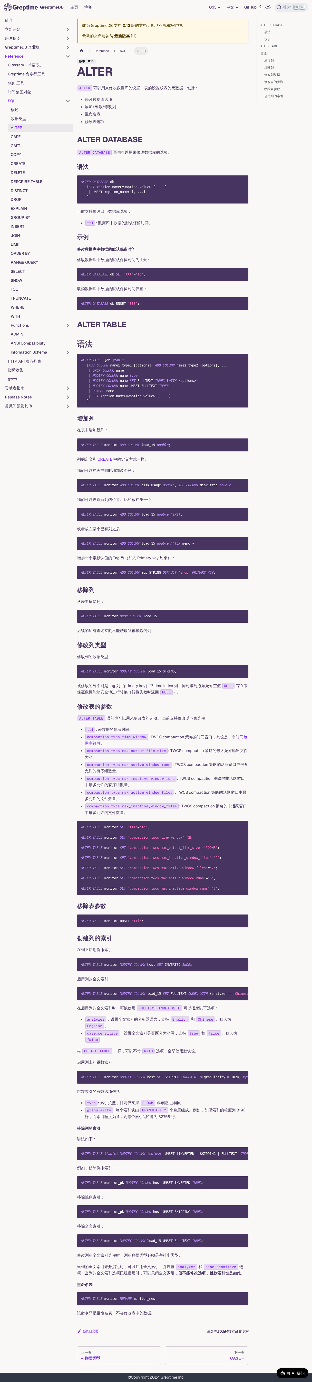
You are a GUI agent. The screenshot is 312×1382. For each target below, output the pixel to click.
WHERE (18, 307)
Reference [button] (14, 56)
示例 (267, 39)
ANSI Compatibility (28, 343)
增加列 (269, 61)
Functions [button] (20, 325)
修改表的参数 (273, 82)
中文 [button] (230, 7)
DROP (16, 199)
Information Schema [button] (29, 352)
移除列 (269, 68)
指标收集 (15, 370)
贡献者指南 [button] (14, 388)
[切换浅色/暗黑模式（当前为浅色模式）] (268, 7)
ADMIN (17, 334)
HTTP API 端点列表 (24, 361)
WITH (15, 316)
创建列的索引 (273, 96)
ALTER (16, 127)
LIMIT (15, 244)
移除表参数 (272, 89)
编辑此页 (91, 1331)
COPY (16, 154)
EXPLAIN (19, 208)
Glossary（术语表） (26, 65)
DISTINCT (19, 190)
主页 (74, 7)
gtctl (12, 379)
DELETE (18, 172)
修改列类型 (272, 75)
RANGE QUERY (24, 262)
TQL (14, 289)
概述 (15, 109)
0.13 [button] (212, 7)
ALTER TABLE (270, 46)
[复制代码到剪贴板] (242, 181)
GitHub (250, 7)
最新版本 (122, 35)
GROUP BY (20, 217)
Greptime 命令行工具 (26, 74)
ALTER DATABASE (273, 25)
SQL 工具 (16, 83)
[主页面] (81, 51)
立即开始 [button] (12, 29)
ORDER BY (20, 253)
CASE (16, 136)
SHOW (16, 280)
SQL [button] (11, 100)
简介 (9, 20)
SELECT (18, 271)
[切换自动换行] (233, 993)
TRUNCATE (21, 298)
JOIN (15, 235)
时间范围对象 (19, 92)
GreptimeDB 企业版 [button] (22, 47)
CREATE (18, 163)
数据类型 (18, 118)
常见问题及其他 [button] (18, 406)
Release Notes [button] (18, 397)
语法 (267, 32)
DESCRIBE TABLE (26, 181)
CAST (15, 145)
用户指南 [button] (12, 38)
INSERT (17, 226)
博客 (88, 7)
